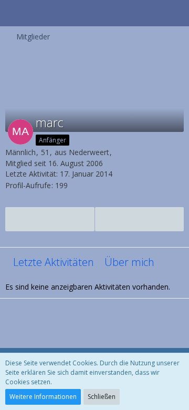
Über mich (129, 262)
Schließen (102, 396)
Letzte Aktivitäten (53, 262)
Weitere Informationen (43, 396)
